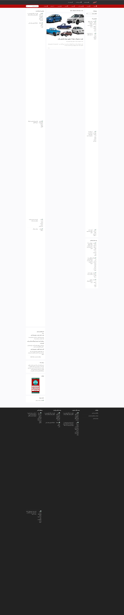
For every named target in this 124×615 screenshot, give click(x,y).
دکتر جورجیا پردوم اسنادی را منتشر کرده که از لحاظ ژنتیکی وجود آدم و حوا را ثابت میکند (68, 424)
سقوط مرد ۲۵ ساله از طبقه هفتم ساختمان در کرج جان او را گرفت (89, 246)
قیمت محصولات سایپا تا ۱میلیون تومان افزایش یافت (70, 39)
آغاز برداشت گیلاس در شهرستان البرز (37, 349)
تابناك (36, 365)
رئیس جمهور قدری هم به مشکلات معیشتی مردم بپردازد (90, 24)
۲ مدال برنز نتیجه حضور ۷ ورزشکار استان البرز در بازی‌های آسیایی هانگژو (31, 414)
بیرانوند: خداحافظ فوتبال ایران (89, 281)
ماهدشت (42, 369)
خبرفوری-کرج (37, 366)
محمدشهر (39, 369)
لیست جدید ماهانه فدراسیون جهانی (89, 231)
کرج (37, 370)
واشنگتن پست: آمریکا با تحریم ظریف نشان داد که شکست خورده (89, 260)
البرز (38, 365)
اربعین (43, 365)
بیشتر (43, 333)
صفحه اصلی (86, 2)
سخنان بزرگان (35, 228)
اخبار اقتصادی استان (40, 331)
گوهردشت (32, 370)
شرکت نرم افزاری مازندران (93, 415)
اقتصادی (40, 365)
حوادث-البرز (42, 366)
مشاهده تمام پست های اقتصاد (35, 356)
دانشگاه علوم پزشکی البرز (33, 23)
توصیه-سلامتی (33, 365)
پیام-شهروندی (35, 369)
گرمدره (35, 370)
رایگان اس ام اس (95, 413)
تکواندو (29, 365)
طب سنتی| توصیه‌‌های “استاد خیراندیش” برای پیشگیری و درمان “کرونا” (31, 513)
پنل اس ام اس (95, 418)
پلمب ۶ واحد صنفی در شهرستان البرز (37, 335)
